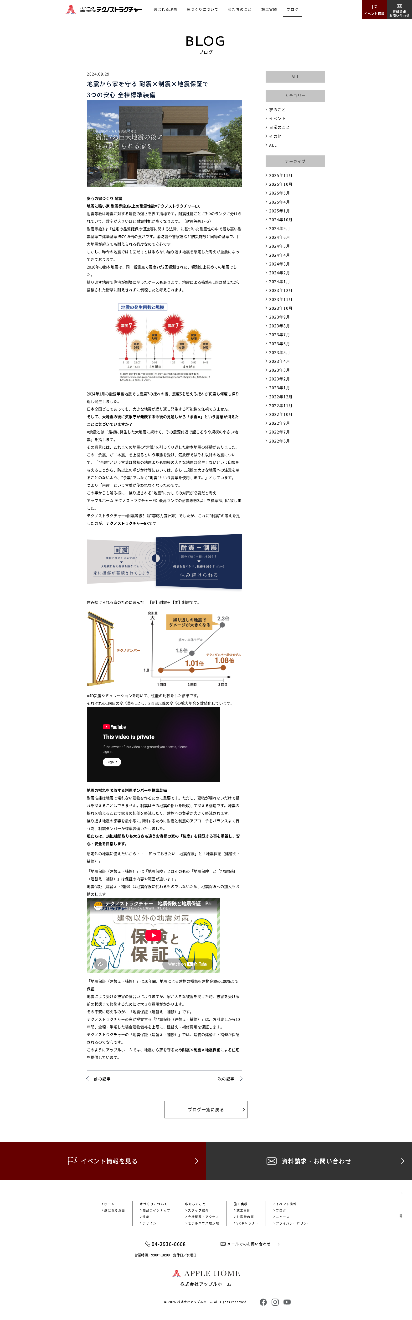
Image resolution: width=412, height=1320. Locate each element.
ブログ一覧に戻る (206, 1109)
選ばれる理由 (165, 9)
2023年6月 (279, 343)
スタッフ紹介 (198, 1210)
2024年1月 (279, 281)
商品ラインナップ (156, 1210)
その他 (275, 136)
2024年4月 (279, 255)
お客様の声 (245, 1216)
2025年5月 (279, 193)
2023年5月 (279, 352)
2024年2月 (279, 272)
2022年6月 (279, 441)
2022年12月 (281, 396)
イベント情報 (286, 1203)
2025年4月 (279, 202)
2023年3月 (279, 370)
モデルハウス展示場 (203, 1223)
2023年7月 (279, 334)
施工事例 (243, 1210)
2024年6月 (279, 237)
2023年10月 (281, 308)
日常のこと (279, 127)
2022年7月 (279, 432)
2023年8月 (279, 325)
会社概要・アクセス (203, 1216)
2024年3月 (279, 264)
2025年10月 (281, 184)
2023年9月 (279, 317)
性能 (146, 1216)
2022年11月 (281, 405)
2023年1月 (279, 387)
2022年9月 (279, 423)
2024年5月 (279, 246)
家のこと (277, 109)
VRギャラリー (247, 1223)
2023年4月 (279, 361)
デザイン (149, 1223)
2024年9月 (279, 228)
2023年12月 (281, 290)
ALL (295, 76)
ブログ (293, 9)
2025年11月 (281, 175)
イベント (277, 118)
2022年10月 (281, 414)
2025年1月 (279, 210)
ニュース (283, 1216)
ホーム (109, 1203)
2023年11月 (281, 299)
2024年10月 (281, 219)
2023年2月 (279, 379)
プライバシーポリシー (293, 1223)
